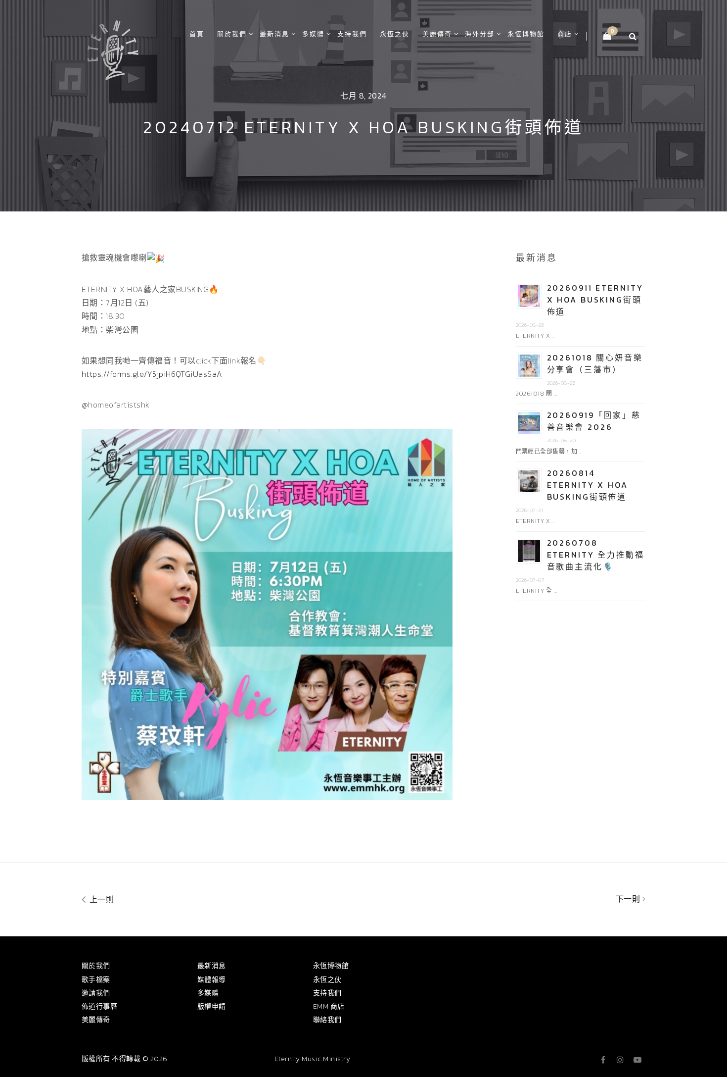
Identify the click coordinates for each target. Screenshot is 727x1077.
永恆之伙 (394, 34)
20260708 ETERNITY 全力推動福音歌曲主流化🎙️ (595, 554)
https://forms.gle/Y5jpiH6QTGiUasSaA (152, 374)
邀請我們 (96, 993)
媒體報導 (211, 979)
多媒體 (313, 34)
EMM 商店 (329, 1006)
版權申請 (211, 1006)
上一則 (100, 899)
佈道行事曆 (99, 1006)
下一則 (629, 899)
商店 (564, 34)
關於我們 (232, 34)
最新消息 (274, 34)
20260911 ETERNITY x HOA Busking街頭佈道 (595, 299)
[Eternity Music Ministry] (113, 48)
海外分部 (480, 34)
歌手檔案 (96, 979)
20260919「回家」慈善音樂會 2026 (594, 421)
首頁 (196, 34)
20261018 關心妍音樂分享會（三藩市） (595, 363)
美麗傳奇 (437, 34)
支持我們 (352, 34)
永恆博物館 (526, 34)
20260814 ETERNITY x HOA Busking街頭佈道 (587, 485)
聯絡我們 (327, 1020)
